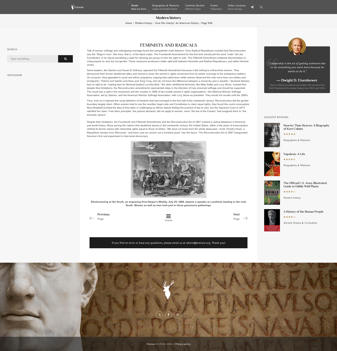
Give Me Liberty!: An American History (177, 23)
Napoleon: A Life (294, 154)
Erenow (151, 344)
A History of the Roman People (303, 211)
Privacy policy (183, 344)
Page (103, 217)
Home (128, 23)
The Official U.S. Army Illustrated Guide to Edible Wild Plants (305, 184)
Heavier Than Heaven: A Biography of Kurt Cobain (306, 127)
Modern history (143, 23)
